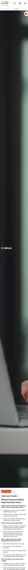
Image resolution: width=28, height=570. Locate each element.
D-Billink (16, 8)
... (11, 8)
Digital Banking (5, 8)
